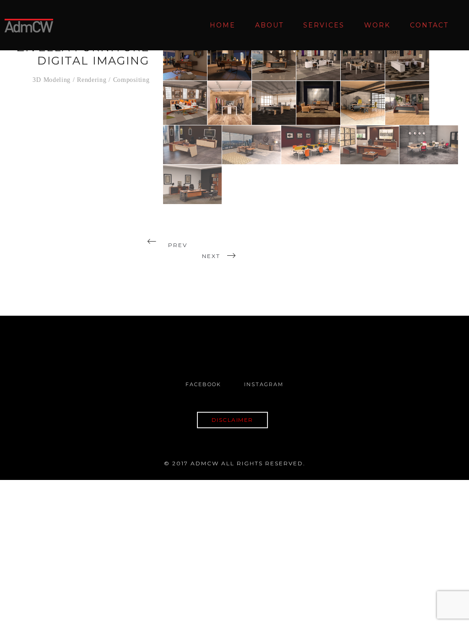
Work (377, 25)
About (269, 25)
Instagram (264, 384)
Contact (429, 25)
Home (222, 25)
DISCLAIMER (232, 419)
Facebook (203, 384)
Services (323, 25)
